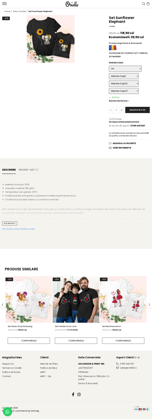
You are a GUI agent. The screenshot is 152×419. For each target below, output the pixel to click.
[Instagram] (78, 394)
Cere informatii (122, 147)
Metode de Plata (49, 363)
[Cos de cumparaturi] (148, 4)
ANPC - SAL (45, 376)
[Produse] (4, 4)
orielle (112, 26)
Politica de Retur (48, 367)
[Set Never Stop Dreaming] (28, 299)
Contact (6, 376)
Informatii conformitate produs (18, 228)
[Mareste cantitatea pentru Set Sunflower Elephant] (122, 110)
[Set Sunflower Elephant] (51, 39)
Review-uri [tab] (28, 170)
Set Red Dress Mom (111, 326)
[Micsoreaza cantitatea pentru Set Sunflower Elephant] (111, 110)
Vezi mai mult (9, 223)
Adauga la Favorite (124, 143)
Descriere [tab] (9, 170)
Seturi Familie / (20, 11)
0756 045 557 (126, 363)
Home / (8, 11)
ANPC (43, 372)
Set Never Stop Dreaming (20, 326)
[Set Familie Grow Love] (76, 299)
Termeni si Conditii (12, 367)
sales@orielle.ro (128, 367)
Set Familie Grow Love (65, 326)
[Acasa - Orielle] (76, 4)
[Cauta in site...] (143, 4)
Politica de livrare (11, 372)
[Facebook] (73, 394)
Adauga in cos (137, 109)
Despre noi (8, 363)
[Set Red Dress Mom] (123, 299)
